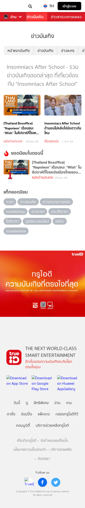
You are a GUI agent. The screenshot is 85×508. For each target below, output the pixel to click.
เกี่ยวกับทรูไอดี (26, 440)
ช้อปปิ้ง (26, 414)
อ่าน (13, 17)
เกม (69, 402)
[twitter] (55, 482)
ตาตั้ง (11, 414)
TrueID (13, 6)
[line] (29, 482)
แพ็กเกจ (44, 414)
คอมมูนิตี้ (23, 425)
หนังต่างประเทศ (13, 141)
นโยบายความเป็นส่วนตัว (29, 449)
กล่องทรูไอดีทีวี (66, 414)
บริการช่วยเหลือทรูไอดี (52, 425)
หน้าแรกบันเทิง (19, 50)
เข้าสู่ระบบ (69, 6)
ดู (27, 402)
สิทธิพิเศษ (41, 402)
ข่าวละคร (67, 50)
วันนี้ (16, 402)
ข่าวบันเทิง (35, 17)
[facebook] (42, 482)
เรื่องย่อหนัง (51, 141)
